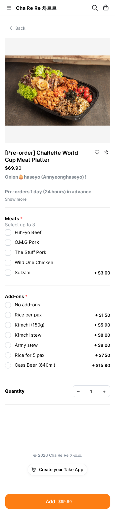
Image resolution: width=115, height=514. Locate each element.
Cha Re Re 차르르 (36, 8)
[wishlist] (97, 152)
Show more (16, 199)
